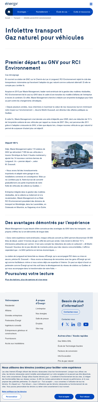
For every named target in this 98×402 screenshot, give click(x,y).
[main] (49, 382)
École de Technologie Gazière (70, 346)
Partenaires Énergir (13, 320)
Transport (17, 18)
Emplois (39, 323)
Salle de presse (42, 318)
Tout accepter (64, 396)
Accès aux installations (14, 343)
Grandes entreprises (13, 315)
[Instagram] (79, 325)
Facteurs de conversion (67, 350)
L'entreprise (40, 308)
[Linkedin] (73, 325)
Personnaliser (11, 396)
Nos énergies (41, 313)
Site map (39, 328)
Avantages (21, 11)
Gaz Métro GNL (64, 341)
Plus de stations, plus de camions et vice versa (26, 279)
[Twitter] (67, 325)
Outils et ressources (82, 11)
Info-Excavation (64, 355)
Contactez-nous (71, 312)
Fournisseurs (10, 338)
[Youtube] (85, 325)
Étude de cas (61, 11)
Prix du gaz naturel (65, 360)
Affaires (8, 310)
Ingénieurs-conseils (13, 325)
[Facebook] (62, 325)
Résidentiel (9, 305)
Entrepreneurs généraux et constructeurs (16, 332)
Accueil (7, 18)
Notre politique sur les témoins (14, 391)
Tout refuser (85, 396)
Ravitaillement (42, 11)
